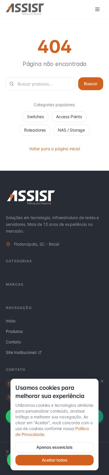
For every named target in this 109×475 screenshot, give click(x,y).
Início (10, 320)
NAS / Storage (71, 130)
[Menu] (97, 9)
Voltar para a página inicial (54, 148)
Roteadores (35, 130)
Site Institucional (21, 352)
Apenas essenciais (54, 447)
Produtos (14, 331)
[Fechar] (102, 381)
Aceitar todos (54, 459)
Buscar (90, 83)
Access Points (69, 116)
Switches (35, 116)
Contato (13, 341)
